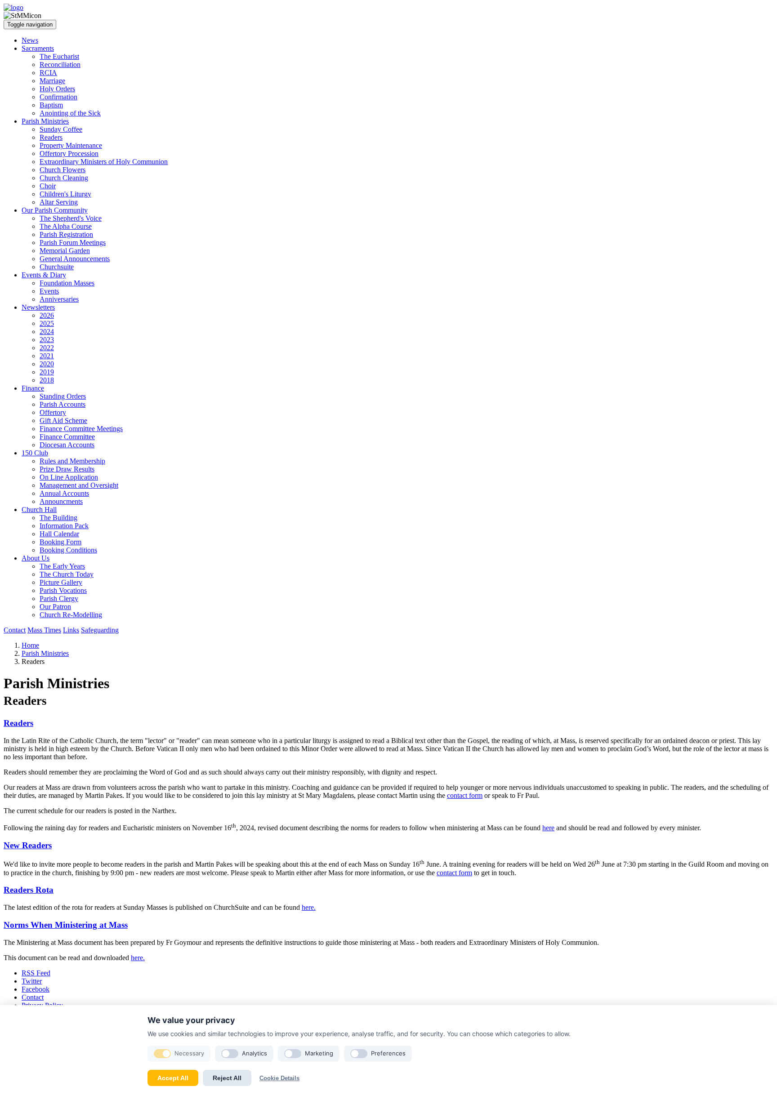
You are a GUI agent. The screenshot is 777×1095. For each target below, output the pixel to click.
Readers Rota (29, 890)
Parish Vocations (63, 590)
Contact (15, 630)
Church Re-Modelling (71, 615)
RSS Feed (36, 973)
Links (71, 630)
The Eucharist (59, 56)
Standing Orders (63, 396)
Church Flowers (62, 170)
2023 (47, 339)
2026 (47, 315)
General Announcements (75, 259)
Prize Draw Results (67, 469)
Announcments (61, 501)
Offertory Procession (69, 153)
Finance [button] (33, 388)
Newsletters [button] (38, 307)
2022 (47, 348)
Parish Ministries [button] (45, 121)
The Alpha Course (66, 226)
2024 (47, 331)
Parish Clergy (59, 598)
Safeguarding (100, 630)
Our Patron (55, 606)
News (30, 40)
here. (309, 907)
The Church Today (67, 574)
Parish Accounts (62, 404)
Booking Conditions (68, 550)
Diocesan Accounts (67, 445)
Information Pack (64, 526)
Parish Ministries (45, 653)
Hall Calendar (59, 534)
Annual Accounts (64, 493)
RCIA (48, 72)
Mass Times (44, 630)
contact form (464, 795)
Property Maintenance (71, 145)
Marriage (52, 81)
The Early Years (62, 566)
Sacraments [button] (38, 48)
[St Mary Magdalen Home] (13, 7)
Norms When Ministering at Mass (66, 925)
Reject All (227, 1078)
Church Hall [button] (39, 509)
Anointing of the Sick (70, 113)
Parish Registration (66, 234)
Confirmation (58, 97)
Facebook (35, 989)
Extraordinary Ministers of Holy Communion (104, 161)
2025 (47, 323)
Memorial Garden (65, 250)
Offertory (53, 412)
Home (30, 645)
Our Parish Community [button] (55, 210)
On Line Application (69, 477)
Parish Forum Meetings (73, 242)
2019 (47, 372)
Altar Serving (59, 202)
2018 (47, 380)
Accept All (172, 1078)
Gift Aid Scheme (63, 420)
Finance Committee (67, 437)
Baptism (51, 105)
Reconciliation (60, 64)
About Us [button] (35, 558)
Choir (48, 186)
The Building (58, 517)
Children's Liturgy (65, 194)
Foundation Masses (67, 283)
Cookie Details (279, 1078)
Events (49, 291)
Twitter (32, 981)
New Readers (28, 845)
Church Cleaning (64, 178)
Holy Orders (57, 89)
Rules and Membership (72, 461)
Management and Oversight (79, 485)
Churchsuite (57, 267)
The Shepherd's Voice (71, 218)
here (548, 828)
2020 (47, 364)
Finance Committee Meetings (81, 428)
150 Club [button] (35, 453)
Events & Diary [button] (44, 275)
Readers (51, 137)
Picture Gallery (61, 582)
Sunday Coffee (61, 129)
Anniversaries (59, 299)
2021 (47, 356)
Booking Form (60, 542)
